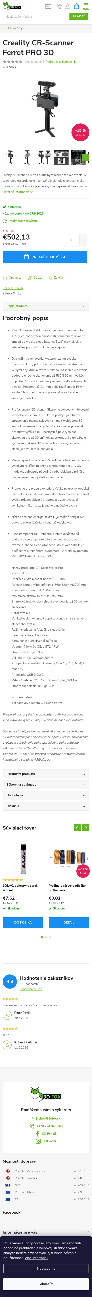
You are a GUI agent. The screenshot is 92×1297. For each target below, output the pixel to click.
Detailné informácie (16, 192)
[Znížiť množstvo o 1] (83, 243)
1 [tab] (42, 937)
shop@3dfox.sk (50, 1118)
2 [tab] (46, 937)
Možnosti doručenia (24, 221)
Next (85, 827)
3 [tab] (50, 937)
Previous (77, 827)
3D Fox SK (49, 1134)
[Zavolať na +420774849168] (59, 6)
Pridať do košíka (48, 257)
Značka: (13, 288)
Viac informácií (36, 1257)
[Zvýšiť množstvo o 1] (83, 237)
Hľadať (79, 17)
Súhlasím (46, 1284)
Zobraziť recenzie (31, 989)
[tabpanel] (23, 884)
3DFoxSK (49, 1141)
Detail (68, 922)
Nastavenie (46, 1268)
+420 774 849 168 (50, 1126)
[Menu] (86, 6)
